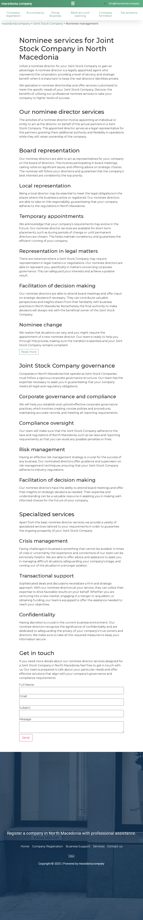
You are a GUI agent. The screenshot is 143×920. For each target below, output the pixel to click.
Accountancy (35, 12)
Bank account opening (80, 14)
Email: (23, 696)
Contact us (114, 846)
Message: (25, 719)
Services (98, 846)
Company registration (13, 14)
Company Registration (47, 846)
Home (25, 846)
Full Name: (26, 684)
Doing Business (55, 14)
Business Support (78, 846)
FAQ (71, 856)
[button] (73, 3)
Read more (29, 351)
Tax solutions (129, 12)
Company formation (105, 14)
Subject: (25, 707)
